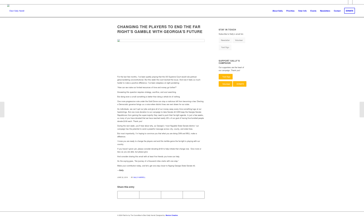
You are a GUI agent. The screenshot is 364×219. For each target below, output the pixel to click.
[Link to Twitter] (350, 2)
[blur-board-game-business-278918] (161, 55)
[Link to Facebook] (346, 2)
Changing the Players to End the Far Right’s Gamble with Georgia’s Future (159, 29)
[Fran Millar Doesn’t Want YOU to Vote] (362, 109)
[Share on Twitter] (150, 195)
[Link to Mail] (354, 2)
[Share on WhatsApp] (172, 195)
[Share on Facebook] (128, 195)
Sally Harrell (139, 177)
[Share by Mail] (193, 195)
